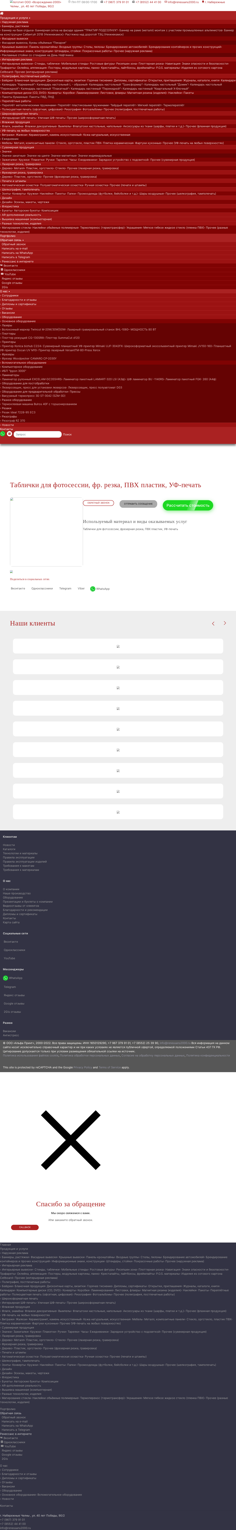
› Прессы (74, 391)
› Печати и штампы (13, 181)
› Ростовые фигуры (101, 63)
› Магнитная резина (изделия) (145, 92)
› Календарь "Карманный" (17, 84)
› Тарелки (60, 159)
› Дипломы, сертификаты (129, 80)
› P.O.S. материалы (167, 67)
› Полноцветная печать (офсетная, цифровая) (31, 109)
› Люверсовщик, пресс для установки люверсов (33, 387)
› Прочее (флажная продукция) (205, 126)
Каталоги (9, 849)
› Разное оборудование (16, 400)
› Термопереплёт (173, 105)
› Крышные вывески (13, 47)
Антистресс (11, 1035)
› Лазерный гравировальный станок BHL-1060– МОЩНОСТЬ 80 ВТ (110, 329)
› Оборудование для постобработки (24, 383)
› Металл (18, 168)
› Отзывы (6, 308)
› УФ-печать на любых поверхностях (25, 130)
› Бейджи (6, 80)
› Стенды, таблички (46, 63)
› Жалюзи (20, 134)
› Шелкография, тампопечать (20, 189)
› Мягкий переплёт (148, 105)
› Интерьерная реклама (16, 59)
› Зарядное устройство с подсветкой (122, 159)
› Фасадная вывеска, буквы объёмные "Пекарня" (33, 42)
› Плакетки (36, 159)
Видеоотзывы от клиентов (21, 905)
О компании (11, 889)
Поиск (67, 434)
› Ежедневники (86, 159)
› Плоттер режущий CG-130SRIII (22, 337)
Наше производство (17, 893)
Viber (81, 588)
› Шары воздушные (151, 193)
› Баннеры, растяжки (14, 26)
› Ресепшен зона (125, 63)
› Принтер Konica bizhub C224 (20, 346)
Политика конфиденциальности (208, 1055)
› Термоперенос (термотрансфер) (101, 227)
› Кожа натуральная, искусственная (105, 134)
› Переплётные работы (15, 101)
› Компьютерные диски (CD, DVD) (23, 92)
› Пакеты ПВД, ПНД (40, 97)
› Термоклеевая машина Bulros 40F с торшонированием (38, 404)
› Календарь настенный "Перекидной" (95, 88)
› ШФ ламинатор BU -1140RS (144, 379)
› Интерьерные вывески (16, 63)
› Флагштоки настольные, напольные (96, 126)
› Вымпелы (63, 126)
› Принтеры (8, 342)
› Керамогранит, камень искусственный (54, 134)
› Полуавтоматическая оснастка (60, 185)
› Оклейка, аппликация (30, 67)
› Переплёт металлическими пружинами (28, 105)
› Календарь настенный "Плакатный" (44, 88)
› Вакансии (7, 312)
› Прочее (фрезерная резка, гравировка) (69, 176)
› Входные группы (69, 47)
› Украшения (133, 227)
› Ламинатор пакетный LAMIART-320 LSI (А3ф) (93, 379)
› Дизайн (6, 198)
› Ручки (49, 159)
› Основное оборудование (18, 321)
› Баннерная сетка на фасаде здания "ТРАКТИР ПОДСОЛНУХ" (75, 30)
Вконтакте (9, 265)
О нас (4, 1465)
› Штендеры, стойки (66, 51)
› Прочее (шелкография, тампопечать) (190, 193)
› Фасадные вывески (14, 38)
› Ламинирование (86, 92)
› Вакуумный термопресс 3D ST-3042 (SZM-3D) (32, 395)
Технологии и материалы (20, 853)
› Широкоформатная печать (19, 113)
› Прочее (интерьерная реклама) (35, 72)
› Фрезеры (7, 354)
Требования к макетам (18, 865)
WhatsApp (102, 588)
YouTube (8, 274)
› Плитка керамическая (117, 143)
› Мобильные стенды (73, 63)
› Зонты (5, 193)
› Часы (71, 159)
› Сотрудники (9, 295)
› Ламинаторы (9, 375)
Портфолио (8, 1409)
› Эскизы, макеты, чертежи (30, 202)
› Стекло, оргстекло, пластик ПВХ (77, 143)
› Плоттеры (8, 333)
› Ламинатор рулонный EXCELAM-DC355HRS (31, 379)
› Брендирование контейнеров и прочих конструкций (184, 47)
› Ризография (72, 109)
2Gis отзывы (12, 1011)
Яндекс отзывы (12, 278)
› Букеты (6, 210)
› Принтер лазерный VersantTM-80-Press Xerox (68, 350)
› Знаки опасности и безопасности (204, 63)
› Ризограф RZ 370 (12, 420)
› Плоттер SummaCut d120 (62, 337)
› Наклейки (174, 92)
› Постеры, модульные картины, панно (72, 67)
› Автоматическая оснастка (19, 185)
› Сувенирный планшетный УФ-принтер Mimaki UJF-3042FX (81, 346)
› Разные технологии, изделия (20, 223)
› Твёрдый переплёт (122, 105)
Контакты (9, 918)
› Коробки (67, 92)
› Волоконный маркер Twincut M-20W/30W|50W (32, 329)
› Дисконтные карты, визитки (65, 80)
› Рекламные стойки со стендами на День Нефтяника (36, 55)
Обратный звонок (13, 244)
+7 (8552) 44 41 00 (148, 2)
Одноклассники (13, 270)
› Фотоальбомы (91, 109)
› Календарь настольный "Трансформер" (115, 84)
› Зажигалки (8, 159)
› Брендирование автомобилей (125, 47)
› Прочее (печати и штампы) (127, 185)
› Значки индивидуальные (94, 155)
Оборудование (13, 897)
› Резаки (5, 408)
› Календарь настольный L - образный (61, 84)
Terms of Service (110, 1067)
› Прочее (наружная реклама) (132, 51)
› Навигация (171, 63)
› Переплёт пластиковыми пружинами (82, 105)
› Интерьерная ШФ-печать (18, 117)
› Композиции (49, 210)
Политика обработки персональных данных (90, 1055)
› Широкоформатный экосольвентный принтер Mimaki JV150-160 (167, 346)
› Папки (70, 193)
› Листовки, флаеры (111, 92)
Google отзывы (11, 283)
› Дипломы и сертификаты (18, 304)
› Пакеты (188, 92)
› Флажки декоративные (39, 126)
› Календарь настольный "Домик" (165, 84)
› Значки (6, 151)
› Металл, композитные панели (33, 143)
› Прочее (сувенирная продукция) (171, 159)
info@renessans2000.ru (182, 2)
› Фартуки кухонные (147, 143)
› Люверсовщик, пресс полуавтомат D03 (94, 387)
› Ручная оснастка (95, 185)
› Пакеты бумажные (13, 97)
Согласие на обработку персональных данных (153, 1055)
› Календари (227, 80)
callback (25, 1227)
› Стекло (59, 168)
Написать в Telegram (15, 257)
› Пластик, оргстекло (38, 168)
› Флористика (9, 206)
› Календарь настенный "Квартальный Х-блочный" (155, 88)
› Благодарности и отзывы (18, 299)
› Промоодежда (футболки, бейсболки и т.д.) (107, 193)
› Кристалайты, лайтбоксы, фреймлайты (126, 67)
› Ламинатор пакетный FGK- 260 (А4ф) (190, 379)
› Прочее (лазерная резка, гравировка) (92, 168)
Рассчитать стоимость (188, 505)
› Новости (7, 425)
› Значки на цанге (37, 155)
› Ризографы (8, 416)
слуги (15, 18)
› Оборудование (11, 317)
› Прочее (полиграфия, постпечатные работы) (133, 109)
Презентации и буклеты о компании (28, 901)
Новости (9, 845)
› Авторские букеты (26, 210)
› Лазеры (6, 325)
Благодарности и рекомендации (25, 910)
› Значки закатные (12, 155)
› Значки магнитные (62, 155)
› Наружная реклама (14, 22)
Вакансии (9, 1031)
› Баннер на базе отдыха (16, 30)
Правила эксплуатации (19, 857)
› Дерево (6, 168)
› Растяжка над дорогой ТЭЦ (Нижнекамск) (93, 34)
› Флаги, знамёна (11, 126)
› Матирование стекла (15, 227)
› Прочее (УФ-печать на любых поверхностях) (192, 143)
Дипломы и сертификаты (20, 914)
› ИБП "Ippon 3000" (13, 371)
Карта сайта (11, 922)
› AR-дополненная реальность (20, 214)
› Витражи (7, 134)
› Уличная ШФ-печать (50, 117)
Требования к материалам (21, 870)
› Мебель (6, 143)
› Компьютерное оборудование (21, 366)
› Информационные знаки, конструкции (77, 1261)
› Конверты (53, 92)
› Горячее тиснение (98, 80)
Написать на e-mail (14, 248)
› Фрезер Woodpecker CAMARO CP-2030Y (28, 358)
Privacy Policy (83, 1067)
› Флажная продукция (15, 122)
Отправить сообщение (138, 504)
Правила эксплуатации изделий (25, 861)
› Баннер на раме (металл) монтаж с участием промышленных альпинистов (169, 30)
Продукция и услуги (14, 1248)
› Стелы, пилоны (93, 47)
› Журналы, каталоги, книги (200, 80)
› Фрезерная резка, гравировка (21, 172)
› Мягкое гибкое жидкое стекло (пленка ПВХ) (172, 227)
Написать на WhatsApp (16, 252)
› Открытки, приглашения (163, 80)
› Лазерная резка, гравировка (20, 164)
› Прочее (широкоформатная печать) (90, 117)
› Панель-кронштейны (42, 47)
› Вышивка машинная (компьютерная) (26, 219)
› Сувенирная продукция (17, 147)
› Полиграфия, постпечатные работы (25, 76)
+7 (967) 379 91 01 (116, 2)
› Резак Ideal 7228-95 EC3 (17, 412)
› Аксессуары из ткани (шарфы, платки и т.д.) (152, 126)
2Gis (4, 287)
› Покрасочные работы (96, 51)
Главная (5, 1244)
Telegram (64, 588)
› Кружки (23, 159)
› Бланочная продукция (29, 80)
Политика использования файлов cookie (30, 1055)
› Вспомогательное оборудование (23, 362)
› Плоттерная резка (150, 63)
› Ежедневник (9, 139)
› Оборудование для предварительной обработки (34, 391)
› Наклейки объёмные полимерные (54, 227)
